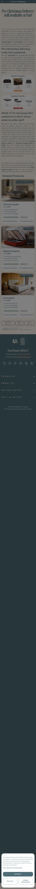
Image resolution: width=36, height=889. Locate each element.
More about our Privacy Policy (12, 867)
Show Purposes (25, 881)
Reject (10, 881)
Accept (18, 874)
